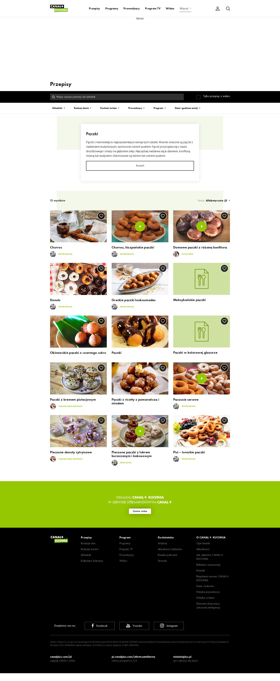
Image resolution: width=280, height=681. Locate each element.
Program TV (153, 8)
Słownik (162, 561)
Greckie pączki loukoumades (134, 300)
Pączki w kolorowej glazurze (195, 352)
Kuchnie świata (108, 108)
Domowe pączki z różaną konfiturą (200, 247)
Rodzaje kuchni (89, 549)
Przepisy (94, 8)
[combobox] (117, 97)
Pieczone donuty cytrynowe (71, 452)
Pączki (117, 353)
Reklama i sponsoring (208, 564)
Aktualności (202, 549)
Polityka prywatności (208, 592)
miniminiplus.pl (182, 656)
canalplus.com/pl (61, 656)
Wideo (170, 8)
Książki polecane (167, 555)
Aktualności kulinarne (170, 549)
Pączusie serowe (186, 399)
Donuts (55, 300)
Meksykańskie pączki (189, 300)
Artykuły (162, 543)
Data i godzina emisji (186, 108)
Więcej (184, 8)
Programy (111, 8)
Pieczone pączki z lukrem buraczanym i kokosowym (132, 454)
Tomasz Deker (187, 254)
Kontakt (200, 570)
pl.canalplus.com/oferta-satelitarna (133, 656)
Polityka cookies (205, 597)
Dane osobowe (205, 586)
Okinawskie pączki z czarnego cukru (78, 353)
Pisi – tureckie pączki (189, 452)
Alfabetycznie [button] (215, 200)
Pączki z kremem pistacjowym (73, 399)
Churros (56, 247)
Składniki (57, 108)
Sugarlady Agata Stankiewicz (70, 406)
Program (159, 108)
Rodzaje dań (88, 543)
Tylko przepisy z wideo (216, 96)
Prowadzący (131, 8)
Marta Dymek (125, 462)
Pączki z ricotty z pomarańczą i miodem (135, 401)
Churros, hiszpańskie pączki (133, 247)
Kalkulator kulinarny (92, 561)
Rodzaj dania (81, 108)
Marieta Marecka (65, 254)
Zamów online (140, 511)
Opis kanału (203, 543)
